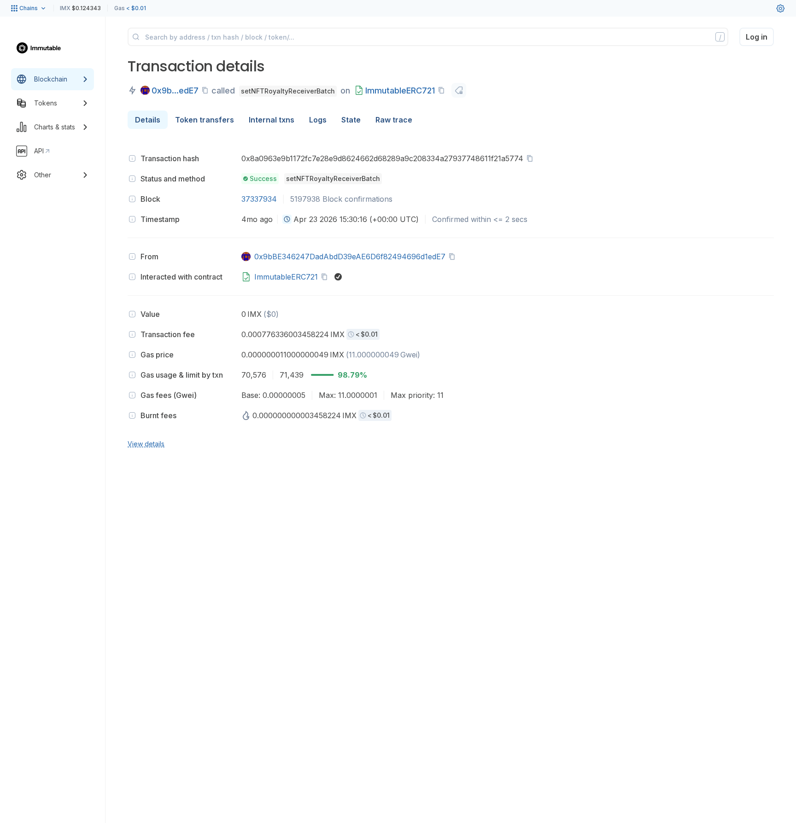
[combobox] (287, 219)
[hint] (132, 158)
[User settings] (780, 8)
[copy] (206, 90)
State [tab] (351, 119)
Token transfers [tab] (204, 119)
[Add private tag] (458, 90)
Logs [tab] (318, 119)
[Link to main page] (44, 47)
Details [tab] (147, 119)
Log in (756, 36)
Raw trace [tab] (393, 119)
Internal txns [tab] (271, 119)
